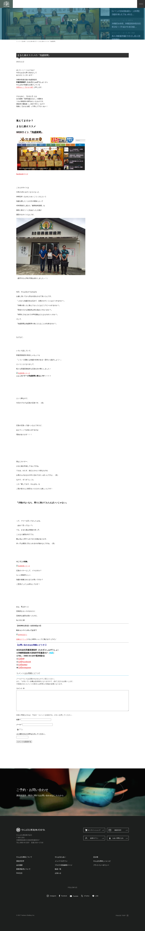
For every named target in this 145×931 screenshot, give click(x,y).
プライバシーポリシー (101, 865)
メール (19, 724)
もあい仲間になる (117, 838)
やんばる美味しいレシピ (102, 861)
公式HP (21, 659)
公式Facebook (24, 662)
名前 (18, 719)
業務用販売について (23, 869)
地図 (51, 653)
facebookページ (22, 174)
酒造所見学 (117, 830)
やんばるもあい (60, 857)
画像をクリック (21, 639)
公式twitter (22, 665)
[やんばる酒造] (6, 4)
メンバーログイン (61, 861)
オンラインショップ (94, 830)
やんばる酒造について (24, 857)
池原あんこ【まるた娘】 (25, 87)
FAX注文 (19, 873)
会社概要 (19, 865)
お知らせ (58, 873)
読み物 (95, 857)
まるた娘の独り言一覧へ (70, 751)
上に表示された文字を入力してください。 (31, 734)
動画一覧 (58, 869)
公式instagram (24, 668)
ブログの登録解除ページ (63, 865)
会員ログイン (94, 838)
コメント (20, 688)
